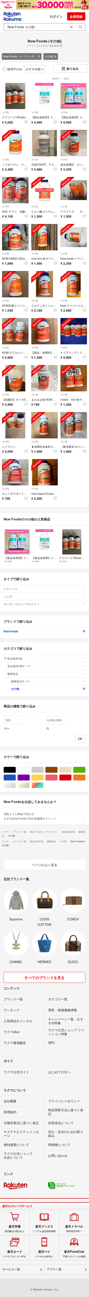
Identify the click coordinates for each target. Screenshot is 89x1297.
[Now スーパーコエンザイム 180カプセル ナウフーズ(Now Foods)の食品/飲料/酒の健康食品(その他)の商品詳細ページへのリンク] (73, 284)
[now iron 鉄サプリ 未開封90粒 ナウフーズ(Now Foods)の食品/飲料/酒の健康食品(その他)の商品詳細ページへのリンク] (44, 237)
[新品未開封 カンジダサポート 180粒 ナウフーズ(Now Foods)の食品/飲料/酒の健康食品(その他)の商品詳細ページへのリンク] (73, 143)
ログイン (56, 16)
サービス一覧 (11, 1269)
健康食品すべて (20, 681)
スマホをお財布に (44, 1254)
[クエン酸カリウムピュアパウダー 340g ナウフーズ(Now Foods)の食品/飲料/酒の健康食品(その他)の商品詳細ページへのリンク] (44, 190)
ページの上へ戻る (44, 864)
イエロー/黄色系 (43, 777)
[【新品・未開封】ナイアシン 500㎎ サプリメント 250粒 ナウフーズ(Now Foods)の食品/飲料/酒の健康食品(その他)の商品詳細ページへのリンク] (44, 331)
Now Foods (11, 631)
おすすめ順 (34, 69)
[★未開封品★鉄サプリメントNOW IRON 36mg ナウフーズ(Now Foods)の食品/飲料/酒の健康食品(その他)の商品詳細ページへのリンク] (44, 425)
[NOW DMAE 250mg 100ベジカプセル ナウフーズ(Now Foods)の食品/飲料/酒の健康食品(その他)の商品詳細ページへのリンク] (15, 237)
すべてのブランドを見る (44, 977)
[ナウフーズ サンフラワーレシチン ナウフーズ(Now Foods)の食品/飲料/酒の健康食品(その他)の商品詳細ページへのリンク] (73, 190)
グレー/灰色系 (43, 770)
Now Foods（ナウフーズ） (20, 56)
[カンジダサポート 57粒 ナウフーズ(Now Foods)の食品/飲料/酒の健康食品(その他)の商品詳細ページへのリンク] (15, 472)
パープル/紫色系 (29, 777)
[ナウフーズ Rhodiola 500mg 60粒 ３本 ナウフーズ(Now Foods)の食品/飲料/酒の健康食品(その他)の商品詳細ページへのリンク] (15, 96)
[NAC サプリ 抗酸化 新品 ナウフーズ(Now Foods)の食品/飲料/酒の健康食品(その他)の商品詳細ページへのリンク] (15, 190)
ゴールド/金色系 (29, 785)
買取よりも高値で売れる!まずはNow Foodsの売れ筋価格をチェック (30, 816)
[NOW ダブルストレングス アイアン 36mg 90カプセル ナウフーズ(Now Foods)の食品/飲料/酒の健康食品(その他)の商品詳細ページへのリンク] (15, 331)
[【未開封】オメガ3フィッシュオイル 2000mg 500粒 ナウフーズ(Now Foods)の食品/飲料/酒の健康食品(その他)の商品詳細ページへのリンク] (15, 378)
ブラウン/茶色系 (57, 770)
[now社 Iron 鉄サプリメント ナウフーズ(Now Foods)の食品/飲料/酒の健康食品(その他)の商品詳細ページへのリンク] (73, 378)
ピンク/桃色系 (57, 777)
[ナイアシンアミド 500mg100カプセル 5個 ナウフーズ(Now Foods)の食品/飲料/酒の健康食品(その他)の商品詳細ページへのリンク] (73, 331)
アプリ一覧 (54, 1269)
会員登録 (76, 16)
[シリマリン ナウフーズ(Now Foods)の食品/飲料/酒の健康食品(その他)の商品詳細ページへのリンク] (15, 425)
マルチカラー (43, 785)
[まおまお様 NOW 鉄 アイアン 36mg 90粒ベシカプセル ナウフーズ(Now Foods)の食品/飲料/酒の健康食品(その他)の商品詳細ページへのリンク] (44, 378)
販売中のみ (14, 69)
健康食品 (12, 674)
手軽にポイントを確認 (74, 1254)
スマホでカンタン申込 (14, 1254)
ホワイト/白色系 (29, 770)
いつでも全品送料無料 (44, 1228)
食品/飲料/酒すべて (19, 666)
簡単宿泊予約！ (74, 1228)
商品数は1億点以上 (14, 1228)
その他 (49, 56)
